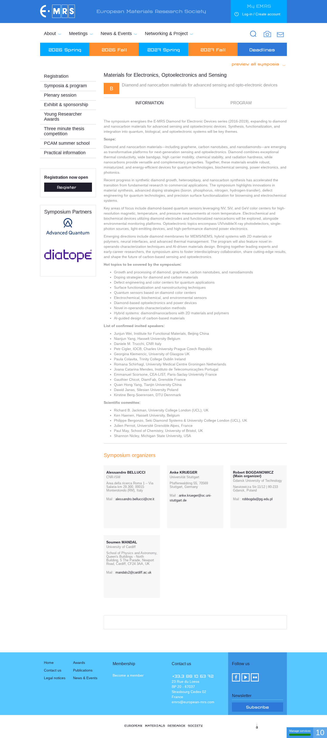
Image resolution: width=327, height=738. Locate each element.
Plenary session (60, 95)
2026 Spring (64, 49)
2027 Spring (163, 49)
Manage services (300, 730)
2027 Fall (213, 49)
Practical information (65, 152)
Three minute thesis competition (64, 131)
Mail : (110, 499)
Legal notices (54, 678)
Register (66, 186)
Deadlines (262, 49)
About (50, 33)
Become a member (128, 675)
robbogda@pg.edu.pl (257, 499)
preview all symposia (255, 63)
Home (49, 663)
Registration (56, 76)
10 (320, 732)
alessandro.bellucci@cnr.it (134, 499)
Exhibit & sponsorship (66, 104)
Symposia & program (65, 85)
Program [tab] (241, 103)
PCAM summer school (67, 143)
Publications (82, 670)
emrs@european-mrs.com (193, 702)
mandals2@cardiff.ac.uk (133, 572)
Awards (79, 663)
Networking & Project (166, 33)
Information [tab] (149, 103)
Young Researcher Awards (63, 116)
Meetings (78, 33)
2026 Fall (114, 49)
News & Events (116, 33)
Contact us (52, 670)
